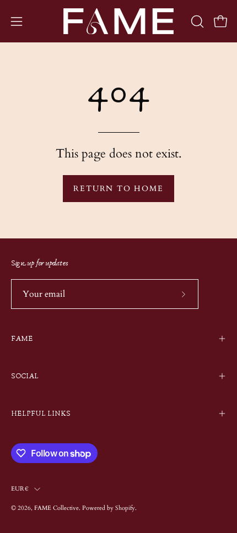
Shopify (125, 508)
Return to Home (118, 188)
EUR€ (20, 489)
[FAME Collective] (118, 21)
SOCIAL (25, 376)
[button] (196, 21)
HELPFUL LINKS (41, 413)
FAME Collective (56, 508)
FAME (22, 339)
